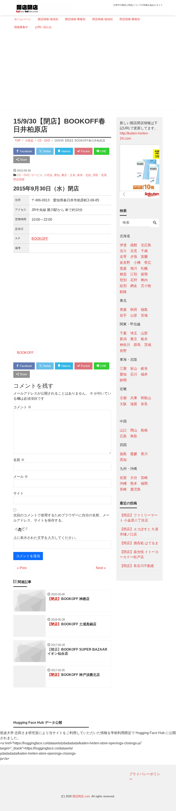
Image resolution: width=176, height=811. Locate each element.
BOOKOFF (40, 238)
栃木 (144, 339)
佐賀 (123, 477)
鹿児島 (135, 489)
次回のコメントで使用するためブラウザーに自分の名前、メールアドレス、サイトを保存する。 (61, 517)
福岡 (144, 483)
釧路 (123, 292)
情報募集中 (21, 27)
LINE (102, 151)
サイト (18, 493)
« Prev (22, 568)
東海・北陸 (84, 175)
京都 (123, 398)
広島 (123, 436)
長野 (123, 351)
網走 (133, 286)
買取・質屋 (100, 175)
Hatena (65, 151)
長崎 (123, 489)
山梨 (144, 333)
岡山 (133, 430)
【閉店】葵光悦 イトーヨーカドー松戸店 (139, 554)
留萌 (144, 274)
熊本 (133, 483)
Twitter (46, 151)
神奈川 (125, 345)
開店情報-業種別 (75, 19)
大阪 (123, 404)
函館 (133, 245)
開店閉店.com (81, 796)
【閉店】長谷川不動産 (137, 566)
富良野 (125, 262)
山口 (123, 430)
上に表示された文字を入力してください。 (46, 538)
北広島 (146, 245)
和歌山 (146, 398)
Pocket (85, 151)
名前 (18, 460)
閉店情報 (18, 179)
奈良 (144, 404)
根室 (123, 274)
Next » (101, 568)
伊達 (123, 245)
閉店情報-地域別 (102, 19)
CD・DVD (23, 175)
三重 (123, 368)
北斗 (123, 251)
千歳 (144, 251)
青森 (123, 309)
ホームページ (22, 19)
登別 (123, 280)
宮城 (144, 315)
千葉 (123, 333)
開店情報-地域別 (48, 19)
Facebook (25, 151)
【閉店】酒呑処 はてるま (139, 543)
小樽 (137, 262)
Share (23, 159)
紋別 (123, 286)
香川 (144, 454)
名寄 (123, 256)
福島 (144, 309)
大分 (133, 477)
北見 (133, 251)
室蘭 (144, 256)
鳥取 (133, 436)
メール (20, 476)
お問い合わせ (43, 27)
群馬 (137, 345)
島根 (144, 430)
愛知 (57, 175)
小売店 (48, 175)
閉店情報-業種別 (130, 19)
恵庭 (123, 268)
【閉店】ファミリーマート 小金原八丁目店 (139, 517)
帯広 (147, 262)
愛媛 (133, 454)
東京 (133, 339)
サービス (36, 175)
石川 (133, 374)
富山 (133, 368)
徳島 (123, 454)
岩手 (123, 315)
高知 (123, 459)
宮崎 (144, 477)
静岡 (123, 380)
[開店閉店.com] (43, 7)
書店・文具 (68, 175)
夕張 (133, 256)
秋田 (133, 309)
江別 (133, 274)
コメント (22, 407)
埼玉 (133, 333)
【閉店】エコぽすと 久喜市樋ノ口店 (139, 531)
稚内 (144, 280)
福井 (144, 374)
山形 (133, 315)
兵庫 (133, 398)
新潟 (123, 339)
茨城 (147, 345)
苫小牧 (146, 286)
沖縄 (123, 483)
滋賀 (133, 404)
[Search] (154, 223)
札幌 (144, 268)
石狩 (133, 280)
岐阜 (144, 368)
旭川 (133, 268)
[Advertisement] (87, 71)
